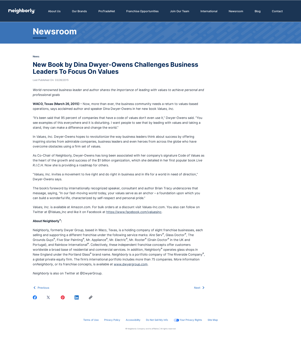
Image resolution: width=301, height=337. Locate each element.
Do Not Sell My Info (157, 319)
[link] (91, 297)
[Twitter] (49, 297)
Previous (43, 287)
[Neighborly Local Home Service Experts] (21, 11)
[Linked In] (77, 297)
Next (197, 287)
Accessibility (133, 319)
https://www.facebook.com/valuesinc (133, 212)
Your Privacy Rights (191, 319)
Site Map (213, 319)
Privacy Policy (112, 319)
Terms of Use (91, 319)
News (36, 56)
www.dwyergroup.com (131, 264)
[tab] (54, 11)
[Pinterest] (63, 297)
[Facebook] (35, 297)
